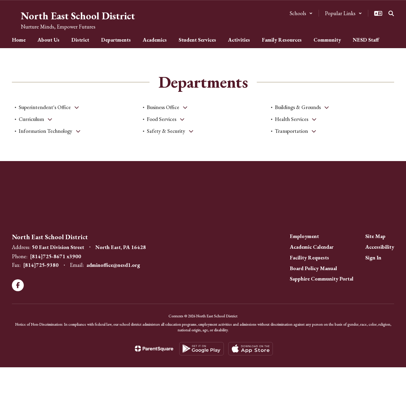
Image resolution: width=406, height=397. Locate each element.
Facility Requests (309, 257)
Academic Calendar (311, 246)
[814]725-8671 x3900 (55, 256)
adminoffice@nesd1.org (113, 264)
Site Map (375, 236)
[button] (301, 13)
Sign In (373, 257)
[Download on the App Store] (250, 348)
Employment (304, 236)
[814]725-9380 (41, 264)
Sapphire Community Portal (321, 278)
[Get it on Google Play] (201, 348)
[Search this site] (391, 13)
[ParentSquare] (154, 348)
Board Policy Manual (313, 268)
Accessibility (379, 246)
